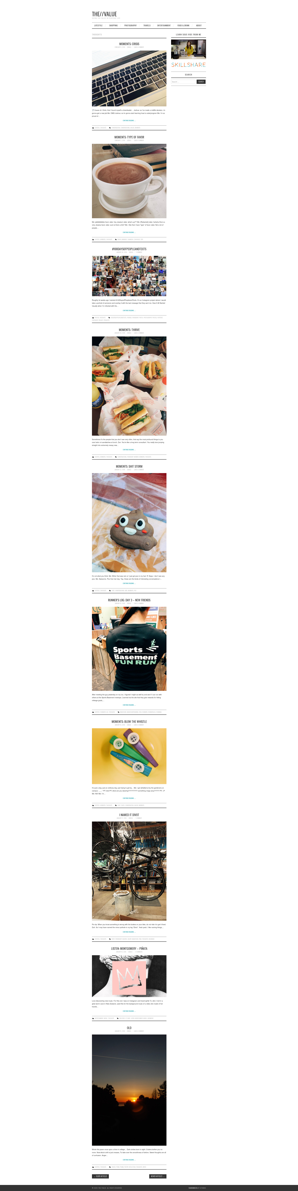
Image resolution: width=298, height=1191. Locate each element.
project (101, 320)
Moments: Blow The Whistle (129, 721)
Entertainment (164, 25)
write (144, 1167)
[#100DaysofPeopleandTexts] (129, 276)
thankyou (130, 239)
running (159, 712)
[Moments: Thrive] (129, 386)
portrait (160, 317)
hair (126, 590)
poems (122, 1167)
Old (129, 1027)
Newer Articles (158, 1176)
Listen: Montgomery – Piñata (129, 948)
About (199, 25)
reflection (132, 1167)
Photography (130, 25)
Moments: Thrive (129, 329)
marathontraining (132, 712)
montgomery (139, 1018)
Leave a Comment (139, 47)
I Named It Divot (129, 814)
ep (126, 1018)
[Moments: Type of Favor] (129, 181)
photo (141, 317)
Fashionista (193, 1188)
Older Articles (100, 1176)
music (145, 1018)
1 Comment (139, 252)
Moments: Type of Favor (129, 137)
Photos (97, 317)
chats (122, 805)
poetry (126, 1167)
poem (117, 1167)
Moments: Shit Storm (129, 466)
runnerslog (152, 712)
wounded (151, 939)
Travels (147, 25)
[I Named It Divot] (129, 871)
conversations (125, 128)
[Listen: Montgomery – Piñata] (129, 976)
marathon (123, 712)
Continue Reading (129, 120)
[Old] (129, 1090)
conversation (116, 128)
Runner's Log (104, 712)
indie (128, 1018)
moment (136, 457)
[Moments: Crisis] (129, 78)
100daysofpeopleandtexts (118, 317)
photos (154, 317)
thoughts (137, 239)
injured (124, 939)
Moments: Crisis (129, 44)
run (140, 712)
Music (105, 1018)
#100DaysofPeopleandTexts (129, 249)
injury (129, 939)
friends (129, 317)
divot (113, 939)
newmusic (151, 1018)
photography (148, 317)
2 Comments (138, 952)
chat (113, 590)
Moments (103, 239)
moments (137, 128)
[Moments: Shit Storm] (129, 522)
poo (135, 590)
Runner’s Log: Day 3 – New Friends (129, 600)
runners (144, 712)
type (142, 239)
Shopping (113, 25)
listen (132, 1018)
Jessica (129, 47)
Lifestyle (98, 25)
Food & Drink (183, 25)
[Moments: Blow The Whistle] (129, 756)
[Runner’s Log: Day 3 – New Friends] (129, 649)
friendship (135, 317)
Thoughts (103, 128)
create (114, 1167)
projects (106, 320)
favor (119, 239)
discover (122, 1018)
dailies (132, 128)
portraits (95, 320)
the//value (104, 14)
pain (140, 939)
